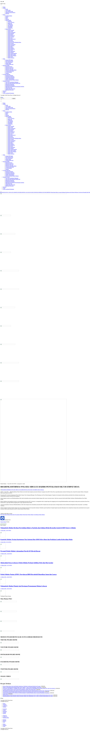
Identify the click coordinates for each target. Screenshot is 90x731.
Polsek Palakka (11, 47)
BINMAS (10, 21)
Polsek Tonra (10, 56)
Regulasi (4, 90)
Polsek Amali (10, 31)
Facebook (5, 708)
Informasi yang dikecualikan (10, 69)
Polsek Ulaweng (11, 57)
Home (4, 6)
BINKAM (10, 23)
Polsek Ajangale (11, 30)
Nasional (7, 19)
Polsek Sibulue (11, 52)
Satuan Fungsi (8, 20)
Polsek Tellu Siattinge (12, 55)
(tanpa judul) (5, 693)
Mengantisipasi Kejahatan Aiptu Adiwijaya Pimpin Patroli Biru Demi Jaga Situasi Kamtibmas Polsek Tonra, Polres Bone (26, 690)
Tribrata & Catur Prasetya (10, 12)
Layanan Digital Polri (9, 71)
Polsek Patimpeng (11, 48)
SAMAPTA (10, 27)
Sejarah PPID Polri (9, 60)
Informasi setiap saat (9, 68)
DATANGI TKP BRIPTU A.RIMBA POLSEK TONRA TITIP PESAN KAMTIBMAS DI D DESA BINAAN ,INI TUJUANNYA (29, 688)
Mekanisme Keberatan (9, 84)
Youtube (4, 712)
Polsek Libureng (11, 45)
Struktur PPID (8, 63)
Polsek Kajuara (11, 41)
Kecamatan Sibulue (19, 514)
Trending (4, 704)
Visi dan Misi (8, 10)
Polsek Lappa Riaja (11, 44)
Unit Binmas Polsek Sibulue (39, 514)
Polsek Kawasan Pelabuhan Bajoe (14, 42)
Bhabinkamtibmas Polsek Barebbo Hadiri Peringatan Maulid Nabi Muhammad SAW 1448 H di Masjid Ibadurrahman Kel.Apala (28, 695)
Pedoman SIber (6, 717)
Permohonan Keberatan (10, 77)
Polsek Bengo (10, 34)
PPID (4, 58)
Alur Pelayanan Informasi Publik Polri (12, 83)
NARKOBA (10, 24)
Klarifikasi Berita (8, 15)
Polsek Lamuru (11, 43)
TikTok (4, 713)
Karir (4, 721)
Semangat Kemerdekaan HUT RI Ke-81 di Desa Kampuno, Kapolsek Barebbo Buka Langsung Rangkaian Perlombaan (26, 692)
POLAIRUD (10, 25)
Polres (6, 18)
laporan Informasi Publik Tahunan (12, 79)
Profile (4, 8)
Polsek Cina (10, 37)
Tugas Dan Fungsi (8, 62)
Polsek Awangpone (11, 32)
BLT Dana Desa (3, 514)
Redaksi (4, 706)
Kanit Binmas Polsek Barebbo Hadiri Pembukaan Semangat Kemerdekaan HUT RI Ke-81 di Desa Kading (23, 691)
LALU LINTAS (11, 22)
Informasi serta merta (9, 67)
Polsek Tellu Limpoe (12, 54)
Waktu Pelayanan (8, 87)
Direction (7, 13)
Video (4, 92)
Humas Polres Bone (11, 514)
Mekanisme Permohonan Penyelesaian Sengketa (14, 86)
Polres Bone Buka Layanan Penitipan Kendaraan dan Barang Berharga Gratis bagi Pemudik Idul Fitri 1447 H (55, 192)
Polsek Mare (10, 46)
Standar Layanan (6, 81)
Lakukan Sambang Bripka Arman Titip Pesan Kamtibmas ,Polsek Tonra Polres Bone (19, 689)
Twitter (4, 710)
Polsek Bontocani (11, 35)
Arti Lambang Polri (9, 11)
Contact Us (5, 705)
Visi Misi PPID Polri (9, 64)
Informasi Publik (6, 65)
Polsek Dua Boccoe (11, 39)
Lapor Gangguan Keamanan (8, 93)
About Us (5, 715)
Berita (4, 14)
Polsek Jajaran (8, 29)
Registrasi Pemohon (9, 75)
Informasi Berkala (8, 66)
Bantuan (4, 720)
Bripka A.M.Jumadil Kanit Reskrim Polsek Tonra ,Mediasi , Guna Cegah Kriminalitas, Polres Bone (22, 687)
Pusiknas (7, 73)
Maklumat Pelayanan (9, 89)
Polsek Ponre (10, 50)
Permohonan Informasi (9, 76)
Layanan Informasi (6, 74)
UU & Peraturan (8, 72)
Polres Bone (25, 514)
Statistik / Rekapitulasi (9, 78)
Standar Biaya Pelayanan (10, 88)
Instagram (5, 711)
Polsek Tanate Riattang (12, 53)
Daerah (6, 16)
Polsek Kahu (10, 40)
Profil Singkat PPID (9, 61)
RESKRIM (10, 26)
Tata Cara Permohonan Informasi (11, 82)
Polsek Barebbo (11, 33)
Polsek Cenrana (11, 36)
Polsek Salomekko (11, 51)
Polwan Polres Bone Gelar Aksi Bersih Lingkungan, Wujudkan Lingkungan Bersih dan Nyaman (21, 686)
